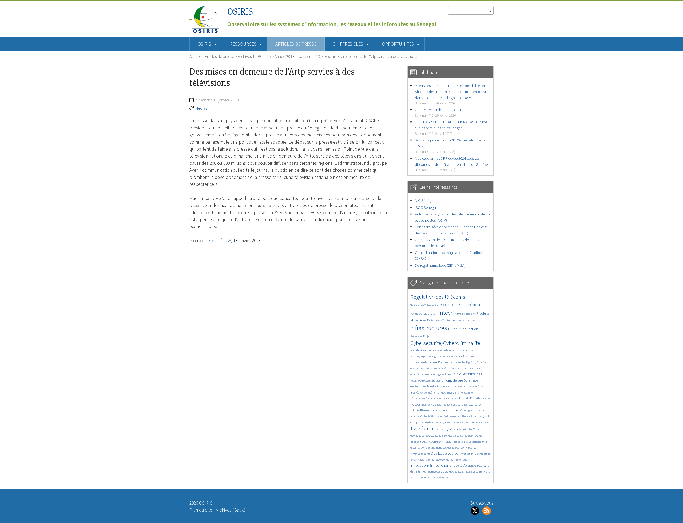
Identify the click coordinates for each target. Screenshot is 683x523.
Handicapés (461, 441)
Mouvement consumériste (436, 368)
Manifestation (436, 386)
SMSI (413, 459)
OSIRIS (240, 11)
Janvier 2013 (309, 56)
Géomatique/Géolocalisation (426, 435)
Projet (426, 336)
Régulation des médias (444, 356)
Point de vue (453, 380)
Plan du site (200, 510)
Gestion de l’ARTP (457, 447)
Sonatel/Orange (420, 350)
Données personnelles (451, 362)
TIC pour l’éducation (463, 329)
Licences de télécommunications (452, 350)
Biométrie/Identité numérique (428, 392)
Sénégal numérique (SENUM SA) (440, 265)
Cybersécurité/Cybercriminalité (445, 343)
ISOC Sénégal (426, 207)
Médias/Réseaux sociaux (425, 410)
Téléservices (481, 386)
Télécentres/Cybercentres (424, 305)
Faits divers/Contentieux (442, 320)
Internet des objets (437, 471)
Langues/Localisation (470, 404)
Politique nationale (422, 314)
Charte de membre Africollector (440, 112)
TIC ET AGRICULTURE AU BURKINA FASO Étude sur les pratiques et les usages (451, 127)
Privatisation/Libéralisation (475, 453)
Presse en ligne (454, 386)
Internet (415, 416)
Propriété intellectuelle (443, 404)
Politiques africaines (466, 374)
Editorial (415, 477)
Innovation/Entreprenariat (431, 465)
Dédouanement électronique (459, 416)
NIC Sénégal (424, 200)
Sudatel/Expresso (420, 356)
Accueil (195, 56)
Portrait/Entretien (470, 398)
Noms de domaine (465, 314)
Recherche (416, 336)
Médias (201, 108)
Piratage (469, 386)
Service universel (454, 435)
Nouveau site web (469, 320)
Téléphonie (449, 410)
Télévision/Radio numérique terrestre (453, 422)
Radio (486, 398)
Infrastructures (428, 328)
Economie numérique (461, 304)
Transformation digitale (433, 428)
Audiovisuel (483, 422)
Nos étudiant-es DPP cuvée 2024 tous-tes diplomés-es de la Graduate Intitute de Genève (451, 164)
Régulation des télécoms (437, 296)
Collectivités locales (431, 416)
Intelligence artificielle (477, 471)
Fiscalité (415, 380)
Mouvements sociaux (423, 362)
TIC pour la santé (420, 404)
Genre (439, 380)
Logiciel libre (443, 374)
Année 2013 (285, 56)
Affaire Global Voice (468, 429)
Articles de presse (295, 44)
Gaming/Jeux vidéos (433, 477)
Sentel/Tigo (471, 435)
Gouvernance (450, 398)
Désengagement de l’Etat (473, 410)
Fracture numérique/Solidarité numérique (442, 459)
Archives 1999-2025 (254, 56)
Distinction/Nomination (437, 441)
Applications (466, 356)
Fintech (445, 312)
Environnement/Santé (460, 392)
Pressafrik (217, 240)
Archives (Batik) (230, 510)
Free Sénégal (456, 471)
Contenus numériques (434, 447)
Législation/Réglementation (426, 398)
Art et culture (427, 380)
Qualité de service (444, 453)
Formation (428, 374)
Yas (447, 477)
